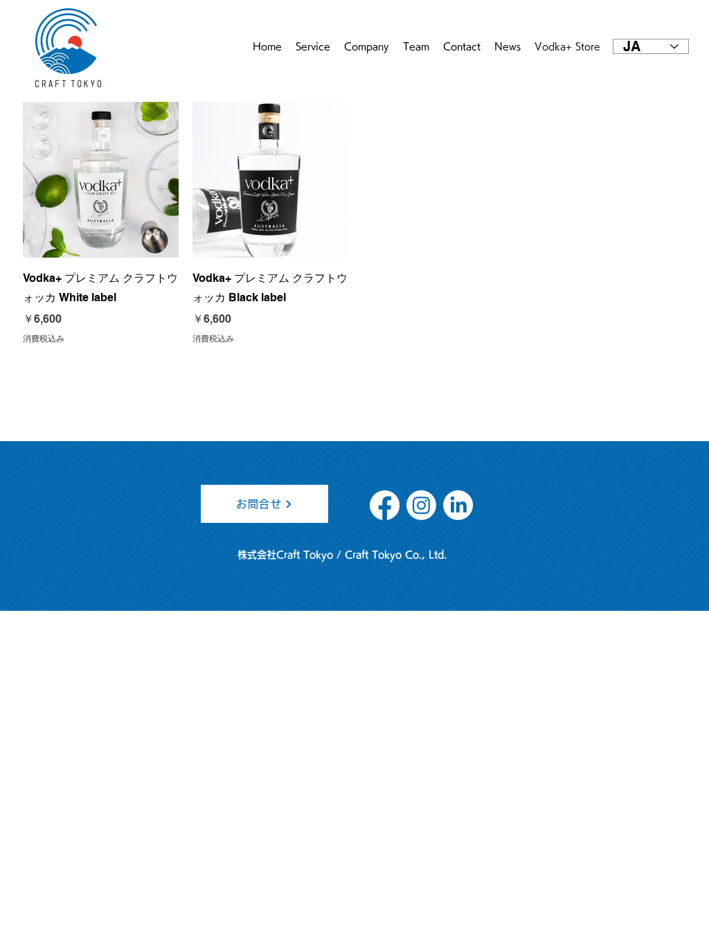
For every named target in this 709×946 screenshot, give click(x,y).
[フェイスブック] (385, 505)
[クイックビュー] (101, 180)
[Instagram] (421, 505)
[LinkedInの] (458, 505)
